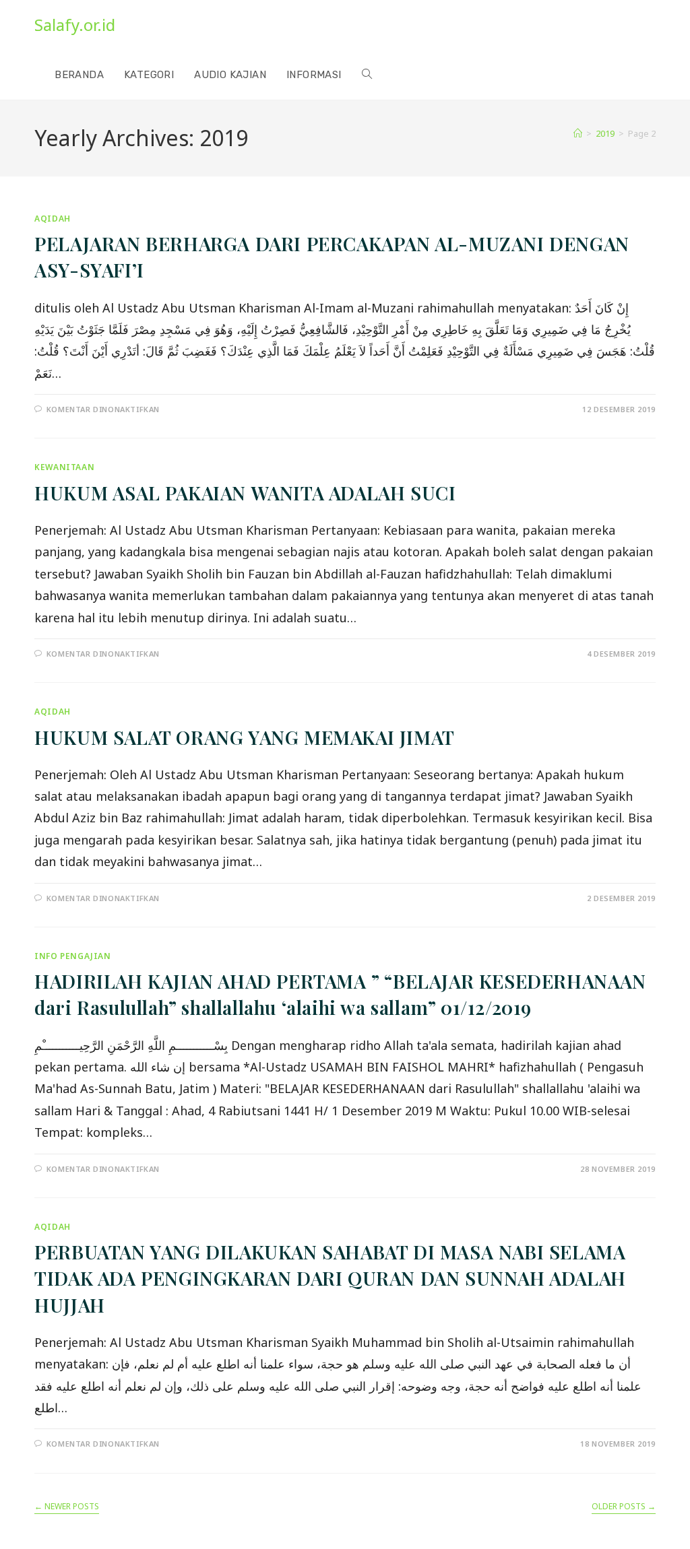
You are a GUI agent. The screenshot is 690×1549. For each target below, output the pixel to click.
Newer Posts (66, 1507)
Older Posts (624, 1507)
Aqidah (52, 218)
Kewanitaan (64, 467)
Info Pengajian (72, 956)
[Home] (577, 133)
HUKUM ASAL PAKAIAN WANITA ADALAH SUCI (245, 492)
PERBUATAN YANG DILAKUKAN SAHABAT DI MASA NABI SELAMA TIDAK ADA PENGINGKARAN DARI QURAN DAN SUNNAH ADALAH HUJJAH (330, 1278)
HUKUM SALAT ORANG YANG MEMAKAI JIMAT (244, 737)
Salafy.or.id (74, 24)
